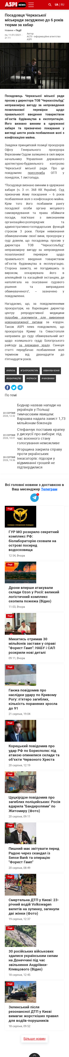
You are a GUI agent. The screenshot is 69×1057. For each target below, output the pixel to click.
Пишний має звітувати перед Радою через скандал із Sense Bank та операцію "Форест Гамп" (34, 855)
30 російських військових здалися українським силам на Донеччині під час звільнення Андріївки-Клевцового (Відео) (33, 960)
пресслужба (36, 173)
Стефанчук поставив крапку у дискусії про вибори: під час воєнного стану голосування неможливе (41, 436)
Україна (11, 371)
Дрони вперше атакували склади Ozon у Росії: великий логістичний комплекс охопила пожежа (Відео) (34, 594)
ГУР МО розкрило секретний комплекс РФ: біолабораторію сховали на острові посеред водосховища (34, 541)
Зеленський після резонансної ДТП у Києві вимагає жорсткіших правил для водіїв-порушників (33, 1014)
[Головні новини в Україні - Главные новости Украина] (15, 4)
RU (62, 4)
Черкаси (32, 378)
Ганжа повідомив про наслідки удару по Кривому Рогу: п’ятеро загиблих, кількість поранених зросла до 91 (33, 699)
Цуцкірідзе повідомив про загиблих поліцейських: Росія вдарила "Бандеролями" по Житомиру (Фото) (34, 804)
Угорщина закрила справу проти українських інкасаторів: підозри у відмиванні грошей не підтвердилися (39, 458)
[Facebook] (7, 387)
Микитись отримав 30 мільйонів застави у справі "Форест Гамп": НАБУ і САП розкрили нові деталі (32, 646)
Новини (9, 30)
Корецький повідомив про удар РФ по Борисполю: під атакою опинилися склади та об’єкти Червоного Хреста (34, 753)
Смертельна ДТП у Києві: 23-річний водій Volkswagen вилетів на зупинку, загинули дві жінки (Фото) (34, 907)
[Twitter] (13, 387)
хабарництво (14, 378)
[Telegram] (20, 387)
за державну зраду (34, 345)
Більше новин (34, 1039)
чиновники (48, 378)
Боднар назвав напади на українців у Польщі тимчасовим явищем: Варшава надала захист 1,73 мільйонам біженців (41, 414)
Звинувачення (51, 371)
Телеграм (49, 489)
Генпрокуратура (30, 371)
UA (56, 4)
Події (18, 30)
